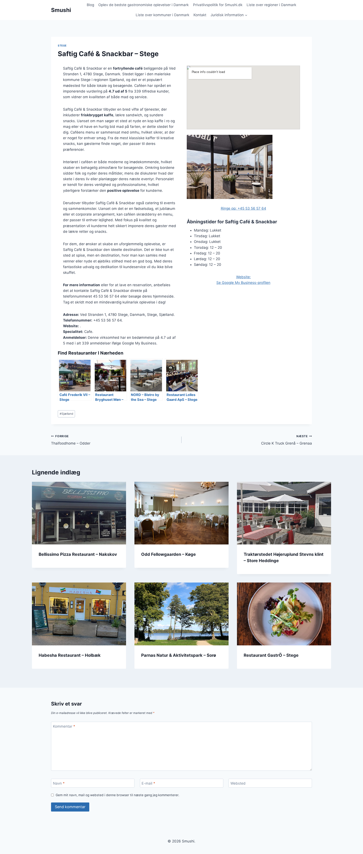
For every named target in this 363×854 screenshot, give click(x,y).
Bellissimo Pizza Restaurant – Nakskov (78, 554)
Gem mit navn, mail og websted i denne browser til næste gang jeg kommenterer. (117, 795)
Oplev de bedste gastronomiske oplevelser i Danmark (143, 5)
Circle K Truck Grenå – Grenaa (286, 440)
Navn (59, 783)
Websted (238, 783)
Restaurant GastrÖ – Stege (271, 655)
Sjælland (66, 413)
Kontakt (199, 15)
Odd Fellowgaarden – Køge (168, 554)
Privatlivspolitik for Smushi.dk (217, 5)
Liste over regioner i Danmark (271, 5)
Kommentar (64, 726)
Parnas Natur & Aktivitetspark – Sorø (178, 655)
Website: (243, 277)
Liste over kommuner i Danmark (162, 15)
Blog (90, 5)
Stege (62, 45)
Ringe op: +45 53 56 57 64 (243, 208)
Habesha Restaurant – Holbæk (70, 655)
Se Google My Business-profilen (243, 283)
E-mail (148, 783)
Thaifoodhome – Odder (70, 440)
